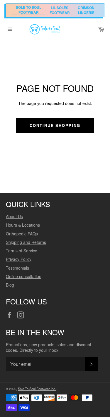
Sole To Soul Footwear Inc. (37, 388)
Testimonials (17, 268)
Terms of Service (21, 251)
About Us (14, 216)
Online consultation (23, 276)
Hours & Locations (23, 225)
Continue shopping (55, 125)
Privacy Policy (18, 259)
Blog (10, 285)
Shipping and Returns (26, 242)
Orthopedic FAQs (22, 234)
